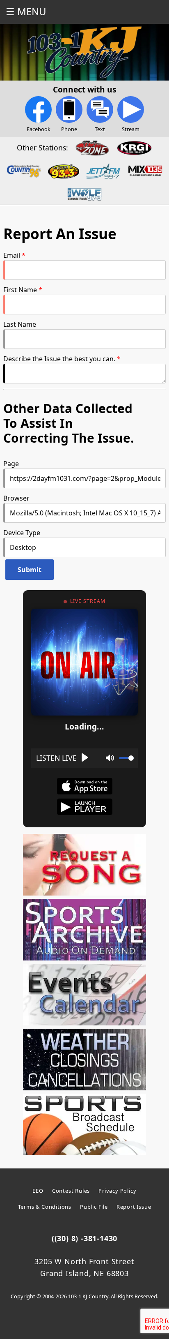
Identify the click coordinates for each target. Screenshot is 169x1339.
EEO (37, 1190)
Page (11, 463)
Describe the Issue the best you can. (59, 359)
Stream (130, 129)
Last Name (19, 324)
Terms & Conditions (44, 1206)
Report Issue (133, 1206)
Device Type (21, 532)
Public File (94, 1206)
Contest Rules (71, 1190)
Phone (69, 129)
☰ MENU (26, 11)
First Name (20, 289)
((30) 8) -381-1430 (84, 1238)
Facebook (38, 129)
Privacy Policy (117, 1190)
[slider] (126, 758)
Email (11, 255)
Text (100, 129)
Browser (16, 498)
